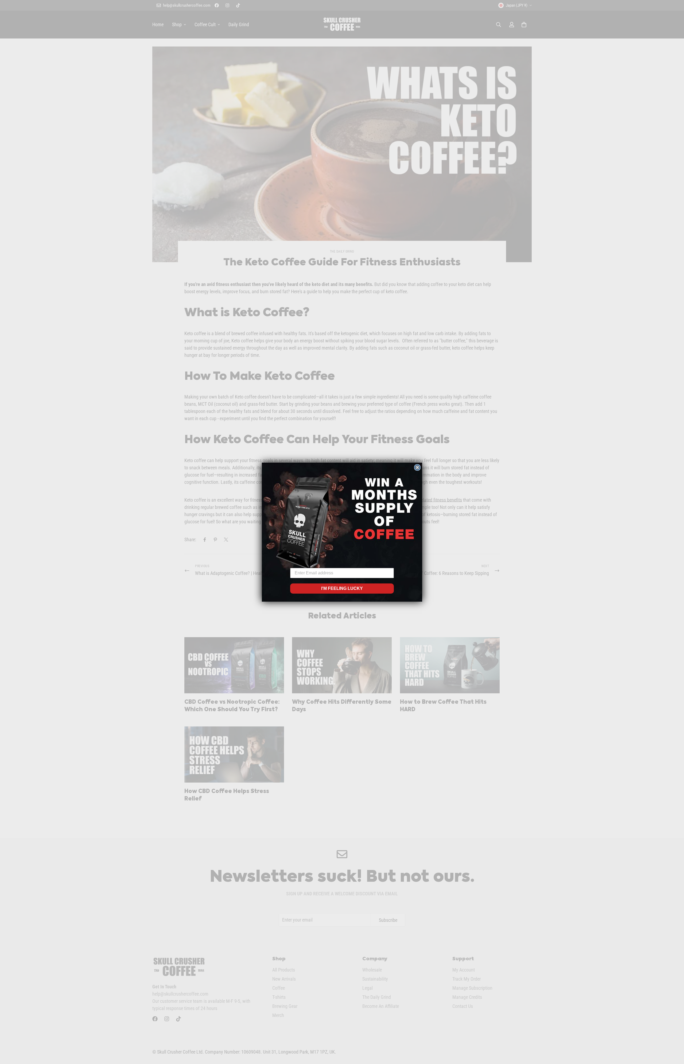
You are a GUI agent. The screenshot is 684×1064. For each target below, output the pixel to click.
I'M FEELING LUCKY (342, 588)
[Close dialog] (417, 467)
